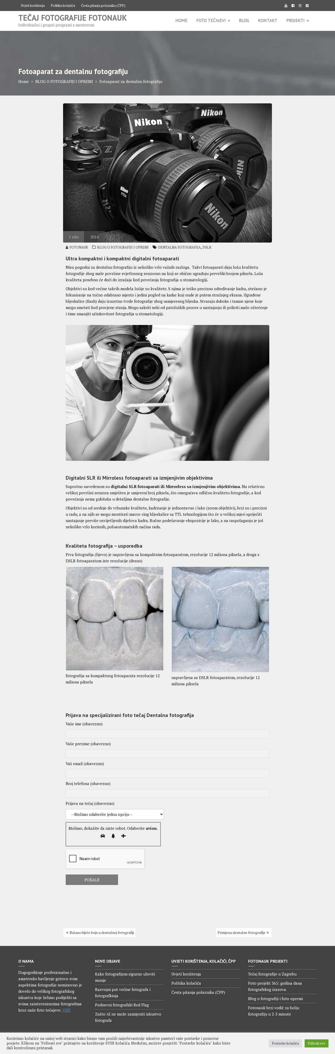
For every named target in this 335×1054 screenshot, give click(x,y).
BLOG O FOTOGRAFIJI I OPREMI (123, 247)
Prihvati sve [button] (316, 1043)
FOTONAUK (78, 247)
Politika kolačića (63, 5)
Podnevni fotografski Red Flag (122, 1004)
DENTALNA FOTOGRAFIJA (179, 247)
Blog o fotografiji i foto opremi (275, 998)
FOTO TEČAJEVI (211, 20)
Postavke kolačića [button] (285, 1043)
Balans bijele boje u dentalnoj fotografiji (102, 932)
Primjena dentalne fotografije (241, 932)
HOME (181, 20)
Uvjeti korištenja (33, 5)
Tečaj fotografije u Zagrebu (272, 974)
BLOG (244, 20)
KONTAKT (267, 20)
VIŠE (66, 1010)
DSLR (207, 247)
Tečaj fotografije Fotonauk (72, 18)
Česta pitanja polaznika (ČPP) (103, 5)
